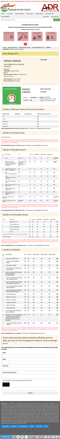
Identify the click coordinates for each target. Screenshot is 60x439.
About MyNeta (55, 16)
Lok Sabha (9, 13)
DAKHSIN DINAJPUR (24, 47)
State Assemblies (19, 13)
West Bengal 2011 (12, 47)
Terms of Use (39, 426)
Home (2, 13)
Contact (31, 426)
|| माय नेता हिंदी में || (5, 16)
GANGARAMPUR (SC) (38, 47)
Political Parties (39, 13)
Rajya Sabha (29, 13)
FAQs (46, 426)
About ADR (46, 16)
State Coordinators (23, 426)
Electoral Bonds (50, 13)
